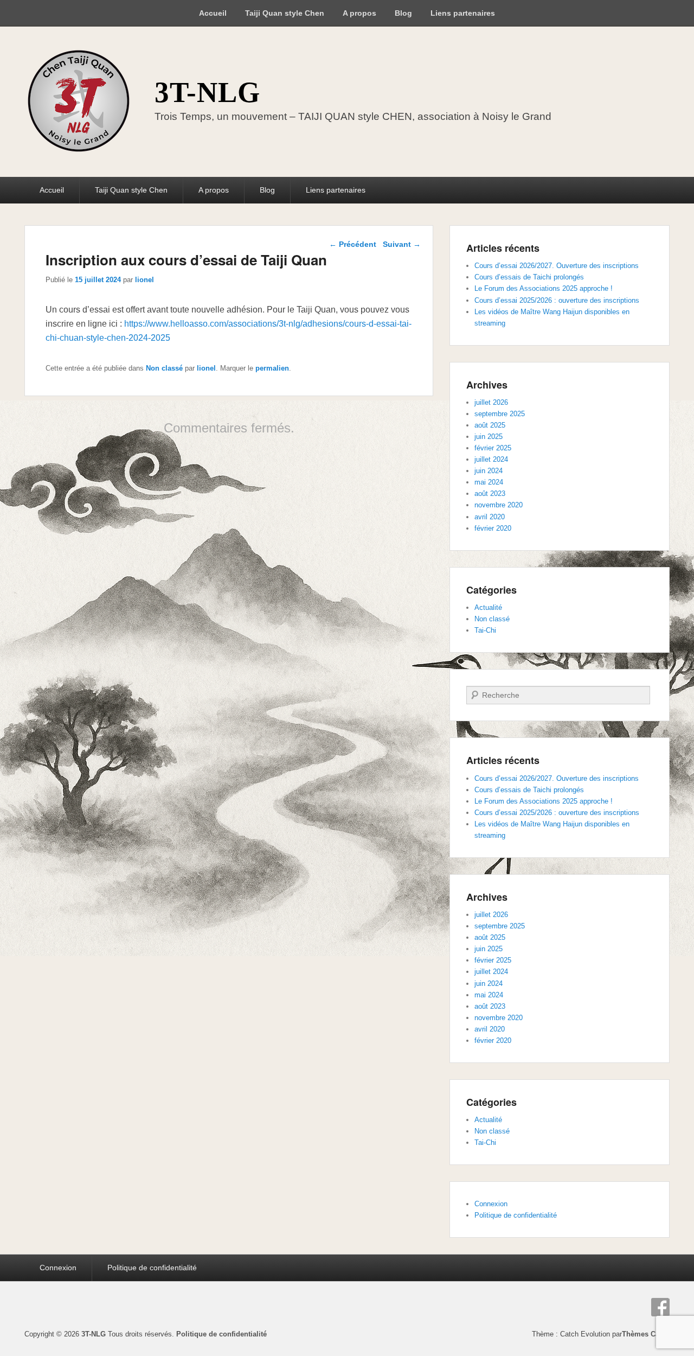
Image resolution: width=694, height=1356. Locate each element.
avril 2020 (489, 517)
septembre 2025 (499, 414)
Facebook (660, 1307)
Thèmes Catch (646, 1334)
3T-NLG (207, 92)
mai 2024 (488, 482)
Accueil (213, 13)
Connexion (490, 1204)
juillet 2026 (491, 402)
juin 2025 (488, 436)
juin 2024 (488, 471)
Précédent (352, 244)
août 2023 (489, 493)
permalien (272, 368)
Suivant (402, 244)
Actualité (488, 607)
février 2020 (492, 528)
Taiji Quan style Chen (284, 13)
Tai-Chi (485, 630)
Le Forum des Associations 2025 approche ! (543, 288)
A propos (359, 13)
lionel (144, 280)
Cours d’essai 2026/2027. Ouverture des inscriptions (556, 266)
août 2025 (489, 425)
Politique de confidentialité (515, 1215)
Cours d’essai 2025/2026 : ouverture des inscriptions (556, 300)
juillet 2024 (491, 459)
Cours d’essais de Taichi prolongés (529, 277)
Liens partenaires (462, 13)
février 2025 (492, 448)
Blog (403, 13)
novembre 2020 (498, 505)
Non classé (164, 368)
